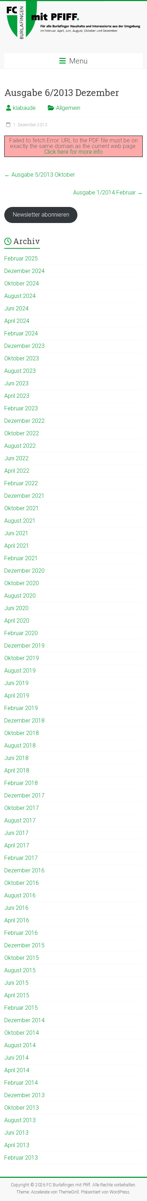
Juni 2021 (16, 533)
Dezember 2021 (24, 495)
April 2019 (16, 695)
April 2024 (16, 321)
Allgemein (68, 108)
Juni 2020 (16, 608)
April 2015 (16, 995)
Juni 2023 (16, 383)
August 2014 (20, 1045)
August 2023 (20, 371)
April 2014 (16, 1070)
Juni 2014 (16, 1057)
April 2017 (16, 845)
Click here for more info (73, 151)
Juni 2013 (16, 1132)
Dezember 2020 (24, 570)
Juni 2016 (16, 907)
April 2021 (16, 545)
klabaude (24, 108)
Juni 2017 (16, 833)
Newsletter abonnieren (41, 214)
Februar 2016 (21, 932)
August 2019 (20, 670)
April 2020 (16, 620)
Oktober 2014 (21, 1032)
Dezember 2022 (24, 420)
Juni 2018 (16, 758)
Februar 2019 (21, 708)
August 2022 (20, 445)
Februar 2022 (21, 483)
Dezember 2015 (24, 945)
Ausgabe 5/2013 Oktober (39, 174)
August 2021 (20, 520)
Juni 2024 (16, 308)
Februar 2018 (21, 783)
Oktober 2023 (21, 358)
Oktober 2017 (21, 808)
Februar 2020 (21, 633)
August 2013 (20, 1120)
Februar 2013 (21, 1157)
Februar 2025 (21, 258)
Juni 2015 (16, 982)
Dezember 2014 (24, 1020)
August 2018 (20, 745)
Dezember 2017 (24, 795)
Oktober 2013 (21, 1107)
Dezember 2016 (24, 870)
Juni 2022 (16, 458)
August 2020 (20, 595)
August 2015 (20, 970)
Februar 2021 (21, 558)
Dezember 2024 (24, 271)
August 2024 (20, 296)
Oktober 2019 (21, 658)
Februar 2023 (21, 408)
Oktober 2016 (21, 883)
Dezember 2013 (24, 1095)
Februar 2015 (21, 1007)
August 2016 (20, 895)
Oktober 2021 (21, 508)
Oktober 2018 (21, 733)
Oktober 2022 (21, 433)
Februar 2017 (21, 858)
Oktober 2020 (21, 583)
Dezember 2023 (24, 346)
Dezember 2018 (24, 720)
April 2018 (16, 770)
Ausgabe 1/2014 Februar (108, 192)
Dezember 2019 (24, 645)
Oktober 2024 (21, 283)
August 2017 (20, 820)
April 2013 (16, 1145)
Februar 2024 (21, 333)
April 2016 (16, 920)
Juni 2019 (16, 683)
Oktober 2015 (21, 957)
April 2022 (16, 470)
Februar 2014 (21, 1082)
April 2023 (16, 395)
